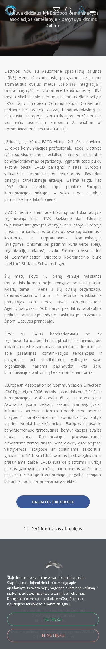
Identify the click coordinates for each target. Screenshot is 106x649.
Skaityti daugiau (57, 604)
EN (45, 12)
